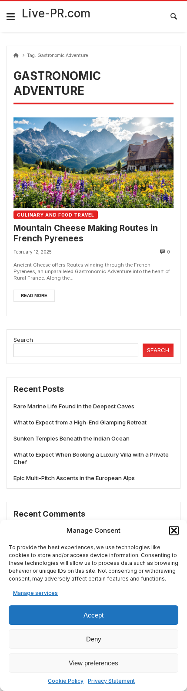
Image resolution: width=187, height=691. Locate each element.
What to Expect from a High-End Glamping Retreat (80, 422)
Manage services (35, 593)
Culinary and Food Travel (55, 214)
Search (23, 339)
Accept (93, 615)
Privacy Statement (111, 681)
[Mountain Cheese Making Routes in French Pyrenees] (93, 162)
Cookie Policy (65, 681)
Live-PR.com (56, 13)
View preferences (93, 663)
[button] (174, 530)
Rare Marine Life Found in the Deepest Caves (73, 406)
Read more (34, 295)
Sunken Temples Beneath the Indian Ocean (71, 438)
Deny (93, 639)
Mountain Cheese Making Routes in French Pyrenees (85, 233)
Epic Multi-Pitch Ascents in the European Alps (74, 477)
